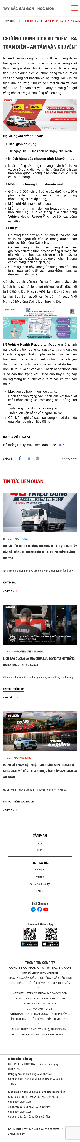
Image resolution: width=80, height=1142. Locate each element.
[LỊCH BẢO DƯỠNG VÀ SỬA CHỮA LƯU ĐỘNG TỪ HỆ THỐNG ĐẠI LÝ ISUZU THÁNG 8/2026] (40, 625)
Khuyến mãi (9, 582)
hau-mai (38, 651)
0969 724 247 (46, 1008)
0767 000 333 (48, 1003)
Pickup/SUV (25, 757)
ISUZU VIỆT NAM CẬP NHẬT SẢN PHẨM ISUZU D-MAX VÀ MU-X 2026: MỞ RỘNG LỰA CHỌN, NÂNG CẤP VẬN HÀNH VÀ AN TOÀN (40, 771)
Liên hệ (40, 891)
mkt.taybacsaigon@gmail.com (44, 998)
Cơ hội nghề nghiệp (40, 884)
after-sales (26, 651)
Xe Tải (40, 849)
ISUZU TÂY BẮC (40, 863)
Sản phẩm (40, 835)
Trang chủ (9, 21)
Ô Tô (40, 842)
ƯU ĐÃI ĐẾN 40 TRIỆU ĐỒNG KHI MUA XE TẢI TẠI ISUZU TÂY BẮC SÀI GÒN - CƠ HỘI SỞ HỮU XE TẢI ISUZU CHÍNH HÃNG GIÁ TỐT (40, 552)
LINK (61, 445)
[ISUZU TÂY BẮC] (34, 8)
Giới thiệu (40, 870)
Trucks (24, 538)
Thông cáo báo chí (23, 801)
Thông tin (18, 688)
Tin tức (7, 688)
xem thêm (9, 591)
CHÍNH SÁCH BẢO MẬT (21, 1059)
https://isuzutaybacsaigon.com (46, 993)
